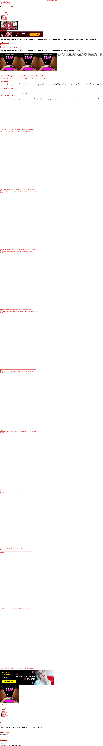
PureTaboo (4, 711)
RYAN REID (4, 81)
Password (2, 730)
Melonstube (4, 19)
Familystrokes (5, 706)
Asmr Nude (4, 18)
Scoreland (4, 713)
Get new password (3, 740)
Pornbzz (3, 716)
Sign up (10, 745)
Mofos (3, 709)
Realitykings (4, 712)
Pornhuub (6, 13)
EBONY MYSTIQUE (6, 88)
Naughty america (5, 710)
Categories (4, 8)
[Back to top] (0, 722)
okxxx (3, 719)
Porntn (53, 0)
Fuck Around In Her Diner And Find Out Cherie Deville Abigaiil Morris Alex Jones (16, 72)
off (15, 47)
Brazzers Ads (4, 16)
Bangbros (4, 705)
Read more (3, 52)
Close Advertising (3, 30)
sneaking (19, 47)
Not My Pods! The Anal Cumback (7, 47)
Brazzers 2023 (5, 715)
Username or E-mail (4, 738)
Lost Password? (6, 732)
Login (1, 732)
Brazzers (4, 704)
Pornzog (47, 0)
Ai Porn (3, 717)
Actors (3, 9)
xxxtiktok (4, 718)
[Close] (0, 723)
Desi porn (6, 14)
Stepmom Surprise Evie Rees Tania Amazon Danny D (21, 76)
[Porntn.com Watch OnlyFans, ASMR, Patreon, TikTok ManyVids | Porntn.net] (6, 2)
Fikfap (50, 0)
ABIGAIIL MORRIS (6, 95)
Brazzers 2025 (5, 17)
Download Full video (5, 43)
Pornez (56, 0)
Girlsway (4, 708)
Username (2, 729)
